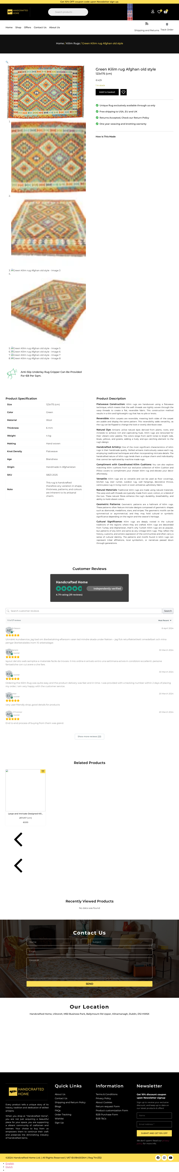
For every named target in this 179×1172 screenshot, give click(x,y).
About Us (54, 27)
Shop (18, 27)
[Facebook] (158, 1158)
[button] (89, 2)
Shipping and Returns (146, 30)
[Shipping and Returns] (146, 23)
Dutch (9, 1167)
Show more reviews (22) (89, 736)
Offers (27, 27)
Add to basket (107, 92)
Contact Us (40, 27)
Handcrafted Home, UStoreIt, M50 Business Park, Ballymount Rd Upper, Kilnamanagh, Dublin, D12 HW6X (89, 1014)
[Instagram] (164, 1158)
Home (9, 27)
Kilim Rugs (73, 43)
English (10, 1163)
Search (168, 611)
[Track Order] (167, 24)
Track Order (167, 29)
